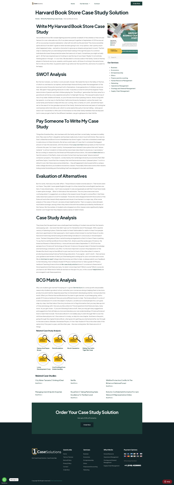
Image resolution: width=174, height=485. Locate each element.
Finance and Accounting (119, 78)
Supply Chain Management (120, 91)
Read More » (38, 383)
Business (114, 67)
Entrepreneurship (117, 73)
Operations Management (120, 86)
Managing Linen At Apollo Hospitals (48, 392)
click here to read (47, 259)
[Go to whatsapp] (4, 479)
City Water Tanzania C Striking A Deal (49, 380)
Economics (115, 70)
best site (97, 152)
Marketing (114, 83)
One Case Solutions (56, 480)
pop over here (78, 145)
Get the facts (77, 288)
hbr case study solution (70, 264)
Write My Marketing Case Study (51, 19)
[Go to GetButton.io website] (4, 483)
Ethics (113, 75)
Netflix (73, 380)
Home (37, 19)
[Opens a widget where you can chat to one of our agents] (167, 482)
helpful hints (97, 269)
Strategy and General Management (123, 88)
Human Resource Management (121, 81)
